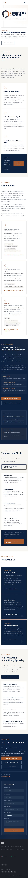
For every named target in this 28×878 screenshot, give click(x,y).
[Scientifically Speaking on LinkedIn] (2, 865)
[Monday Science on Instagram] (5, 872)
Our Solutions (18, 846)
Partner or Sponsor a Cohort (12, 403)
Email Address (8, 800)
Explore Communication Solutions (11, 330)
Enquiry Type (7, 812)
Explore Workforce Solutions (13, 255)
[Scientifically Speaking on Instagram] (5, 865)
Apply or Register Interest (11, 398)
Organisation (7, 806)
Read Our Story (8, 42)
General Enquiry (11, 766)
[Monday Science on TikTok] (15, 872)
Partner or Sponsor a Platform (12, 541)
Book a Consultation (12, 614)
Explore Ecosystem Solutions (13, 290)
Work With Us (4, 853)
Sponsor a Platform (12, 640)
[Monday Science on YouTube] (12, 872)
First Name (7, 787)
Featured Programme (6, 849)
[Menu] (25, 2)
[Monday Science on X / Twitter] (9, 872)
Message (6, 818)
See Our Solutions (18, 163)
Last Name (7, 794)
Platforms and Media (19, 849)
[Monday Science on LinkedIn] (2, 872)
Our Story (4, 846)
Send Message (14, 830)
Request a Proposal (12, 589)
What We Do (11, 846)
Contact (12, 853)
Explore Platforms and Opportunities (10, 467)
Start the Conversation (10, 676)
